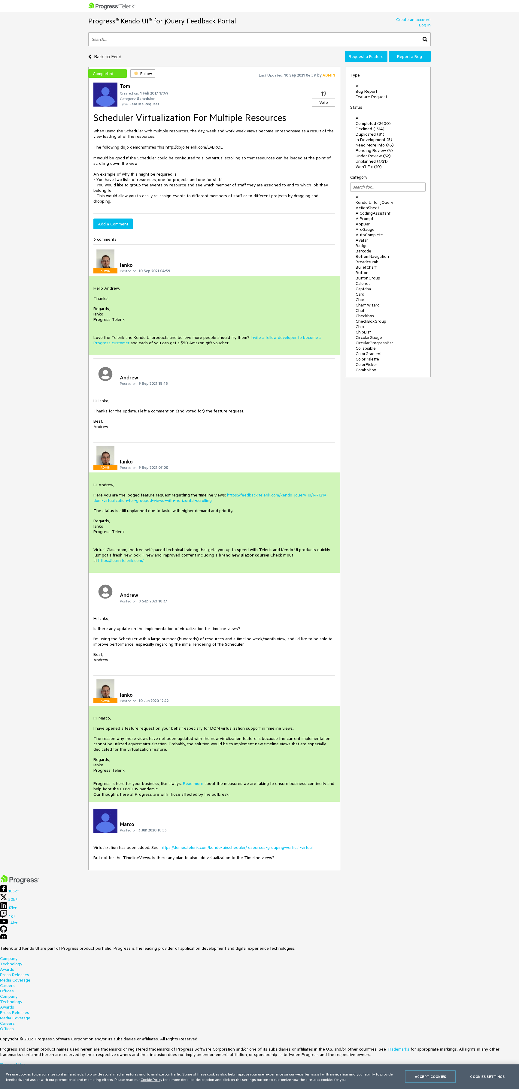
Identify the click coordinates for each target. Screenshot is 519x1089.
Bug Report (366, 91)
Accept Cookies (430, 1076)
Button (362, 272)
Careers (7, 985)
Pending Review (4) (374, 150)
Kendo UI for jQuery (374, 202)
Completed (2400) (373, 123)
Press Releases (14, 974)
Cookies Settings (487, 1076)
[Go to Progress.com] (19, 882)
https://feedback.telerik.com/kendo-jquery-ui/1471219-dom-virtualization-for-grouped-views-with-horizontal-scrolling (210, 497)
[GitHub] (3, 931)
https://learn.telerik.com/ (121, 560)
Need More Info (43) (375, 145)
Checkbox (365, 315)
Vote (323, 102)
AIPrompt (364, 218)
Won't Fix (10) (369, 166)
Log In (425, 25)
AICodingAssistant (373, 213)
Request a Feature (366, 56)
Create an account (413, 19)
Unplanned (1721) (372, 161)
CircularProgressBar (374, 342)
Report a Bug (409, 56)
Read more (193, 783)
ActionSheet (367, 207)
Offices (7, 991)
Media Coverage (15, 980)
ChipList (363, 332)
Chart (361, 299)
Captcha (363, 288)
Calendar (364, 283)
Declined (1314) (370, 128)
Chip (360, 326)
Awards (7, 969)
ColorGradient (369, 353)
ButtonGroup (368, 278)
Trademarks (398, 1049)
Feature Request (371, 96)
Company (8, 958)
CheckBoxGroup (371, 321)
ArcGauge (365, 229)
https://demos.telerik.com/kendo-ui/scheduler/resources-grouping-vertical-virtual (237, 847)
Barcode (363, 251)
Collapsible (366, 348)
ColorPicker (366, 364)
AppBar (363, 224)
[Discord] (3, 938)
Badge (362, 245)
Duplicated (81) (370, 134)
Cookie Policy (151, 1079)
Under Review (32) (373, 155)
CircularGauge (369, 337)
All (358, 86)
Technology (11, 964)
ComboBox (366, 370)
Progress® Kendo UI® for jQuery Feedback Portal (162, 21)
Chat (360, 310)
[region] (259, 1076)
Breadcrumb (367, 261)
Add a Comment (113, 224)
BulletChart (366, 267)
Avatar (362, 240)
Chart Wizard (368, 305)
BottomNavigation (372, 256)
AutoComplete (369, 234)
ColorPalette (367, 359)
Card (360, 294)
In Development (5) (374, 139)
